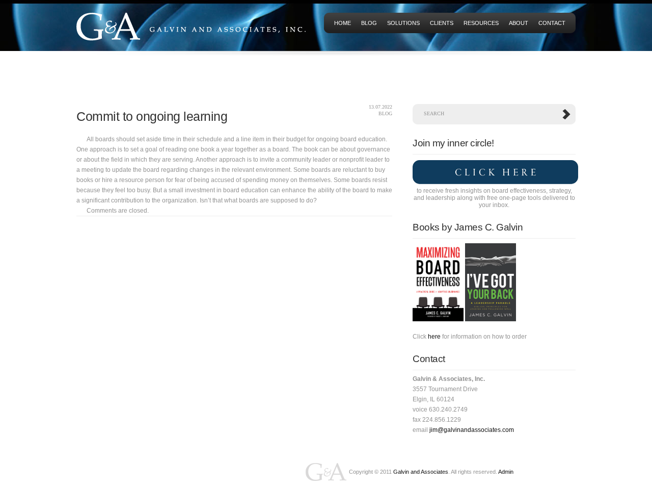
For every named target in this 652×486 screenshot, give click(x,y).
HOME (342, 23)
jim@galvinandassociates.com (471, 429)
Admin (505, 472)
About (518, 23)
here (434, 336)
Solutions (403, 23)
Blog (369, 23)
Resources (481, 23)
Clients (441, 23)
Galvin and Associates (420, 472)
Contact (551, 23)
